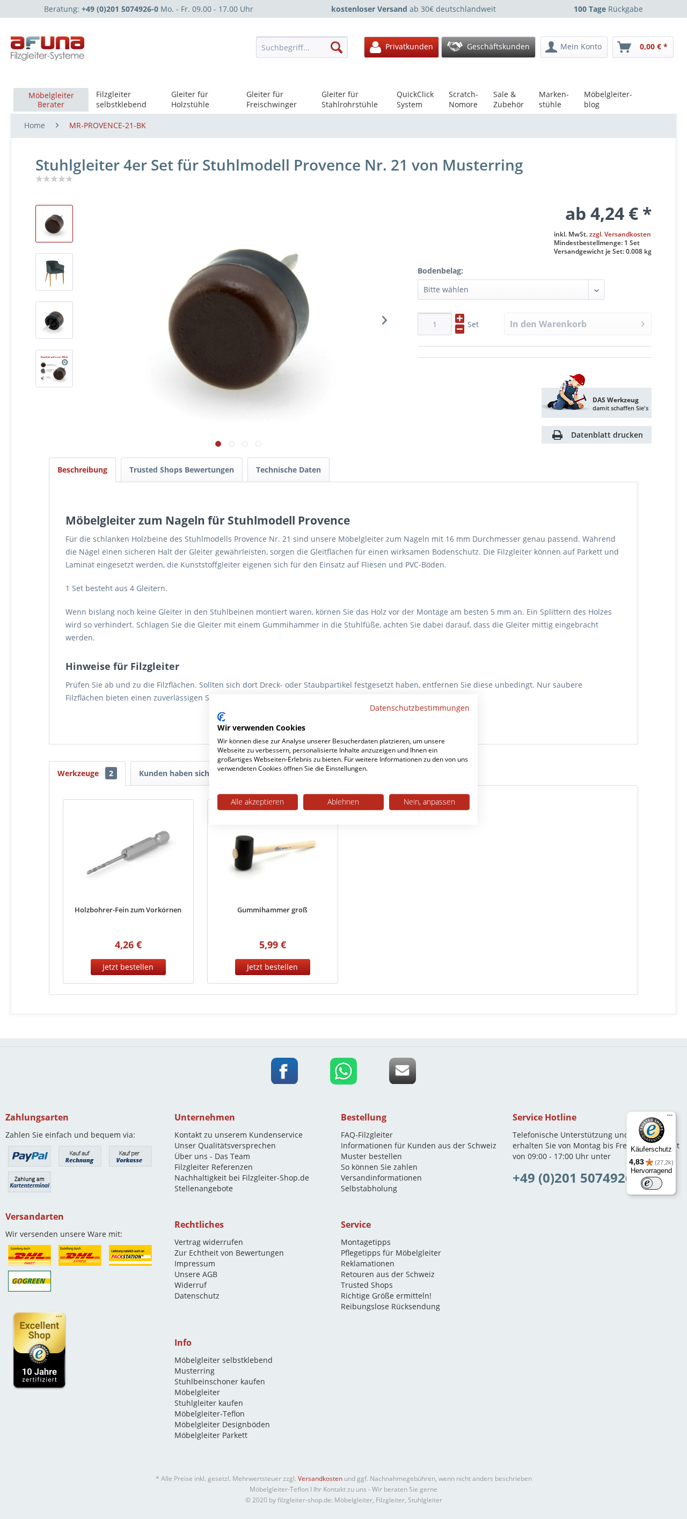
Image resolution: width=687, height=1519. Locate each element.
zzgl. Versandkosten (620, 234)
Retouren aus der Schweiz (388, 1274)
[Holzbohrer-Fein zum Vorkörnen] (128, 853)
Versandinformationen (381, 1178)
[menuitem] (305, 47)
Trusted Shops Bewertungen (181, 469)
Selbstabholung (369, 1188)
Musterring (194, 1371)
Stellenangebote (203, 1188)
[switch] (651, 1183)
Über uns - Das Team (212, 1156)
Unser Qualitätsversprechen (225, 1145)
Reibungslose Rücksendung (390, 1306)
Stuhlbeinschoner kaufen (219, 1381)
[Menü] (669, 1117)
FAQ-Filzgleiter (367, 1135)
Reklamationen (367, 1263)
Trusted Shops (367, 1285)
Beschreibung (82, 469)
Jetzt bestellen (128, 967)
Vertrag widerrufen (208, 1242)
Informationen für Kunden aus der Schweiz (418, 1145)
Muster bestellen (371, 1156)
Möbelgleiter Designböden (222, 1424)
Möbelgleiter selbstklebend (223, 1360)
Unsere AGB (195, 1274)
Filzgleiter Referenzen (213, 1167)
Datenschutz (197, 1296)
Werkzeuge (85, 773)
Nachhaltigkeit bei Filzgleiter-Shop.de (241, 1178)
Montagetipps (366, 1242)
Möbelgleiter (197, 1392)
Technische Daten (288, 469)
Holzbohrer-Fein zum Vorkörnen (128, 910)
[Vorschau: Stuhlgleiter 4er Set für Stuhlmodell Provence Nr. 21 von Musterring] (54, 272)
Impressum (194, 1263)
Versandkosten (320, 1478)
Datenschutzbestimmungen (420, 708)
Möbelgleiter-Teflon (209, 1414)
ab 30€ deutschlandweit (413, 9)
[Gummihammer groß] (272, 853)
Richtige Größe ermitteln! (386, 1296)
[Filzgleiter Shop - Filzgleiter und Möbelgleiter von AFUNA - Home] (48, 48)
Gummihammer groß (272, 910)
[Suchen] (336, 47)
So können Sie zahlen (379, 1167)
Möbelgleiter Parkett (210, 1435)
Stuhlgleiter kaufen (208, 1403)
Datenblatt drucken (607, 435)
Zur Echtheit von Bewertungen (229, 1253)
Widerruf (190, 1285)
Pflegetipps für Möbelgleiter (391, 1253)
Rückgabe (608, 9)
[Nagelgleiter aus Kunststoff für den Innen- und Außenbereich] (54, 223)
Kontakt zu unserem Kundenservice (238, 1135)
